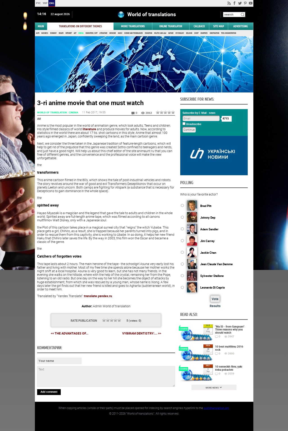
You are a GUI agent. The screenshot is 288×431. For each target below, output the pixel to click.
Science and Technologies (133, 33)
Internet (68, 33)
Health (61, 33)
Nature (170, 33)
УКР (45, 3)
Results (215, 306)
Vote (215, 299)
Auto (37, 33)
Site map (218, 26)
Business (44, 33)
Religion (189, 33)
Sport (196, 33)
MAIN (41, 26)
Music (120, 33)
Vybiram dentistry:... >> (141, 333)
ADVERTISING (240, 26)
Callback (199, 26)
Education (148, 33)
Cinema (80, 33)
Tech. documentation (228, 33)
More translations (133, 26)
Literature (103, 33)
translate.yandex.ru (98, 296)
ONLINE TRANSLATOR (170, 26)
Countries (204, 33)
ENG (51, 3)
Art (75, 33)
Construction (214, 33)
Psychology (180, 33)
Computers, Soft (91, 33)
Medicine (112, 33)
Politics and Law (160, 33)
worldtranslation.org (216, 408)
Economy (53, 33)
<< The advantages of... (69, 333)
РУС (38, 3)
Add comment (48, 391)
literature (89, 129)
